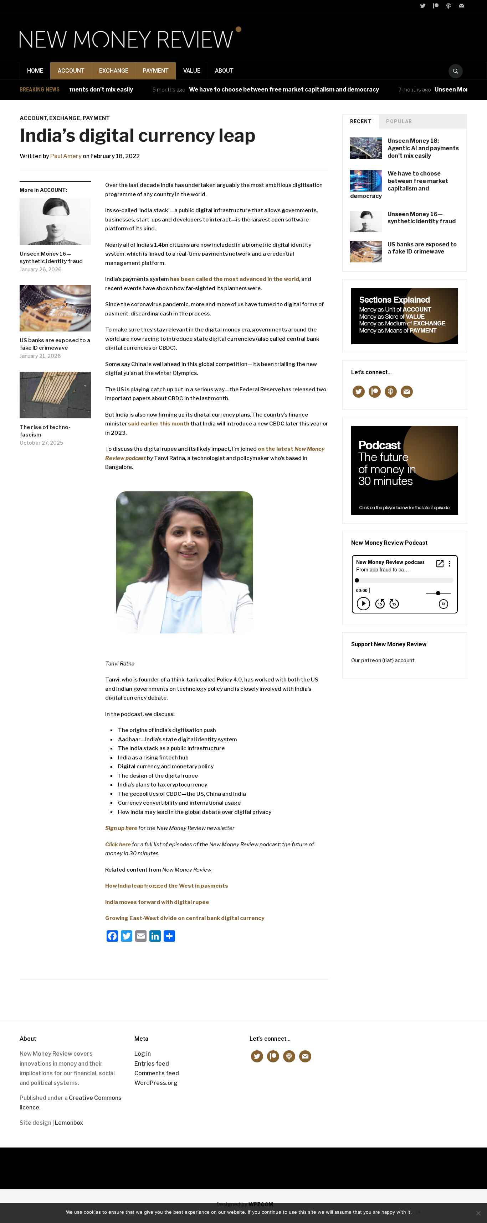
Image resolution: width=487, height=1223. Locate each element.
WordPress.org (156, 1083)
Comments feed (156, 1073)
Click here (118, 844)
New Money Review (244, 1164)
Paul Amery (66, 156)
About (224, 70)
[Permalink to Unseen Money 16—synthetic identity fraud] (55, 224)
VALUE (191, 70)
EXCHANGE (113, 70)
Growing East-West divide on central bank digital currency (184, 918)
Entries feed (151, 1063)
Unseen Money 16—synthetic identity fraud (51, 258)
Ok (418, 1212)
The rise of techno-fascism (45, 431)
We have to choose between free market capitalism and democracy (266, 89)
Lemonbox (69, 1122)
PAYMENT (156, 70)
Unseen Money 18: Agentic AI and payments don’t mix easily (423, 148)
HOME (35, 70)
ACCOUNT (71, 70)
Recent (361, 121)
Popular (399, 121)
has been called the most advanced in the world (234, 279)
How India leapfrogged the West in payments (166, 886)
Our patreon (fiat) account (383, 660)
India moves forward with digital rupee (157, 902)
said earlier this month (158, 423)
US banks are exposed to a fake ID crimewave (55, 344)
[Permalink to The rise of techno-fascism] (55, 398)
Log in (142, 1053)
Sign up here (121, 828)
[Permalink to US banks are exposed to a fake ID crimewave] (55, 311)
